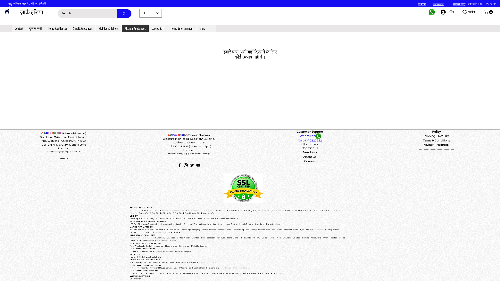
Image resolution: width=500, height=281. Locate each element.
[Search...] (124, 13)
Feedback (310, 152)
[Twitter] (192, 165)
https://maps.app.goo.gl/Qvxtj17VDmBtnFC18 (63, 152)
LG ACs (156, 211)
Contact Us (310, 148)
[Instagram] (185, 165)
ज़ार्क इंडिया (31, 12)
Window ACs (300, 211)
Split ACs (289, 211)
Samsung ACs (250, 211)
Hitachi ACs (221, 211)
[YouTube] (198, 165)
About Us (310, 156)
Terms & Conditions (436, 140)
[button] (489, 12)
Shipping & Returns (436, 136)
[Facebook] (179, 165)
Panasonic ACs (235, 211)
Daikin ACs (146, 211)
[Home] (7, 11)
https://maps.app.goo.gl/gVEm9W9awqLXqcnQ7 (189, 154)
